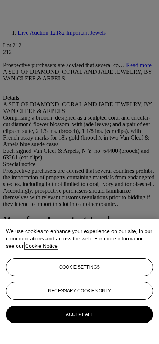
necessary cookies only (79, 290)
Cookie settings (79, 267)
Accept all (79, 314)
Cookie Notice (41, 246)
